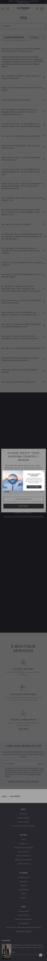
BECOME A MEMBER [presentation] (34, 486)
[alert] (23, 480)
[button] (43, 471)
